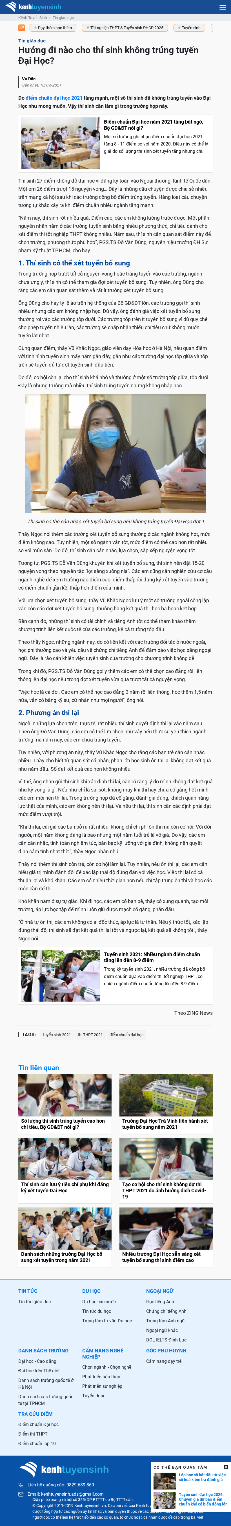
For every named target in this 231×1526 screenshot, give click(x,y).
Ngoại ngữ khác (162, 1330)
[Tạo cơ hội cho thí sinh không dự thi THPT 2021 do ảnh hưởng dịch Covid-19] (166, 1170)
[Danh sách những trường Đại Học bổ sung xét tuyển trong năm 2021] (65, 1237)
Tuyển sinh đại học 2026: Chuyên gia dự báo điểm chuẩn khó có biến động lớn (203, 1499)
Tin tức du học (96, 1311)
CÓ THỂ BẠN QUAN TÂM (180, 1467)
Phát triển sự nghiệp (102, 1386)
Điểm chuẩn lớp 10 (37, 1443)
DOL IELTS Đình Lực (166, 1340)
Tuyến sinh (191, 28)
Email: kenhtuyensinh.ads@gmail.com (66, 1494)
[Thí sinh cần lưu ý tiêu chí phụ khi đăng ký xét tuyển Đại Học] (65, 1170)
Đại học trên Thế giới (38, 1370)
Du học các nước (99, 1301)
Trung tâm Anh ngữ (165, 1320)
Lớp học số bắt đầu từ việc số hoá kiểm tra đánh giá (202, 1477)
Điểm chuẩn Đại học (38, 1424)
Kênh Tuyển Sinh (32, 17)
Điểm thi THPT (33, 1434)
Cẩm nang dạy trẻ (163, 1361)
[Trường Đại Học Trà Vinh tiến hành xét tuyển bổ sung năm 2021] (166, 1104)
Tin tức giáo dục (34, 1301)
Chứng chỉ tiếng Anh (166, 1311)
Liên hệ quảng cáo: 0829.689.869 (61, 1485)
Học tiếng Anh (160, 1301)
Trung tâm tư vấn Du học (107, 1320)
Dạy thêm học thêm (55, 28)
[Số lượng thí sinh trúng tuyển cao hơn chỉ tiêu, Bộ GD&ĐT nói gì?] (65, 1104)
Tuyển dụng (94, 1395)
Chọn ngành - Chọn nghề (106, 1367)
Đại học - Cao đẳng (37, 1361)
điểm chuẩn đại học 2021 (54, 98)
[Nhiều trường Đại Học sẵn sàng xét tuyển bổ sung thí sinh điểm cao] (166, 1237)
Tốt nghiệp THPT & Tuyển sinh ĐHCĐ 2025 (126, 28)
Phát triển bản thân (101, 1376)
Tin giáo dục (63, 17)
